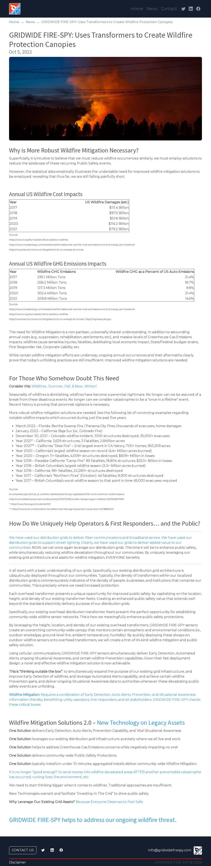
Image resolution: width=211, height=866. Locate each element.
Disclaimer (17, 862)
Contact (169, 8)
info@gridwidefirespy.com (169, 850)
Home (137, 8)
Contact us (23, 850)
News (152, 8)
